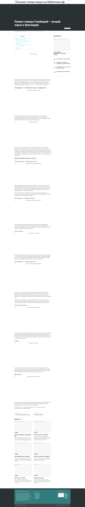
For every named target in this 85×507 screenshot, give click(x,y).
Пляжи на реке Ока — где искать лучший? (63, 58)
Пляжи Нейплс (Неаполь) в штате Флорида (67, 495)
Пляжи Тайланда (37, 494)
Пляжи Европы (37, 497)
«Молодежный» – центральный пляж (22, 44)
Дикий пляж (18, 48)
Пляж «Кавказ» (18, 43)
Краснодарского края (33, 84)
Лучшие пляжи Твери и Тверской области (63, 71)
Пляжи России (37, 493)
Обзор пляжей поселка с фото (20, 39)
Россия (16, 432)
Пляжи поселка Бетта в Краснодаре (41, 434)
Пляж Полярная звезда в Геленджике (22, 456)
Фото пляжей (37, 498)
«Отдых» (17, 47)
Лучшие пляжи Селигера (39, 477)
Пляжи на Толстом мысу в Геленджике (41, 456)
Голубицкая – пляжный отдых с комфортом (22, 38)
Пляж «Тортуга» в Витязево (19, 477)
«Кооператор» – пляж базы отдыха (22, 42)
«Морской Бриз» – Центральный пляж (23, 40)
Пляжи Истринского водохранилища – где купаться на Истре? (60, 53)
